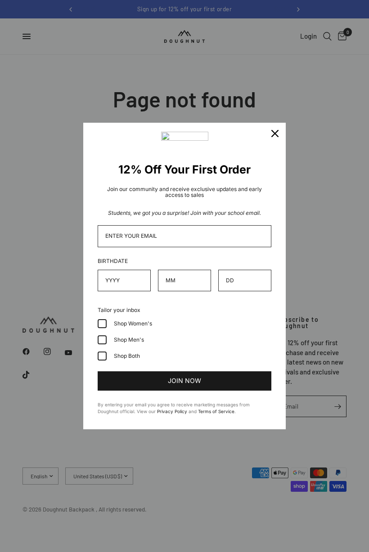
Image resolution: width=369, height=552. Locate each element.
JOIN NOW (184, 380)
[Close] (275, 133)
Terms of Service (216, 411)
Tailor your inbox (119, 310)
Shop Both (127, 355)
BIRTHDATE (113, 261)
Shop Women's (133, 323)
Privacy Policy (172, 411)
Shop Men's (129, 339)
